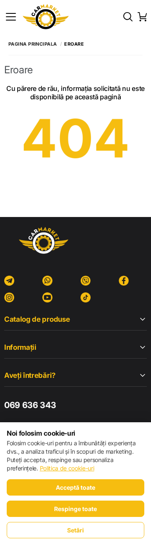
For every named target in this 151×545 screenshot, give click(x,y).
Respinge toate (75, 508)
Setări (75, 530)
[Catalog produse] (11, 16)
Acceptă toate (75, 487)
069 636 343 (30, 405)
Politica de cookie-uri (67, 468)
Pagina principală (32, 44)
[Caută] (128, 17)
